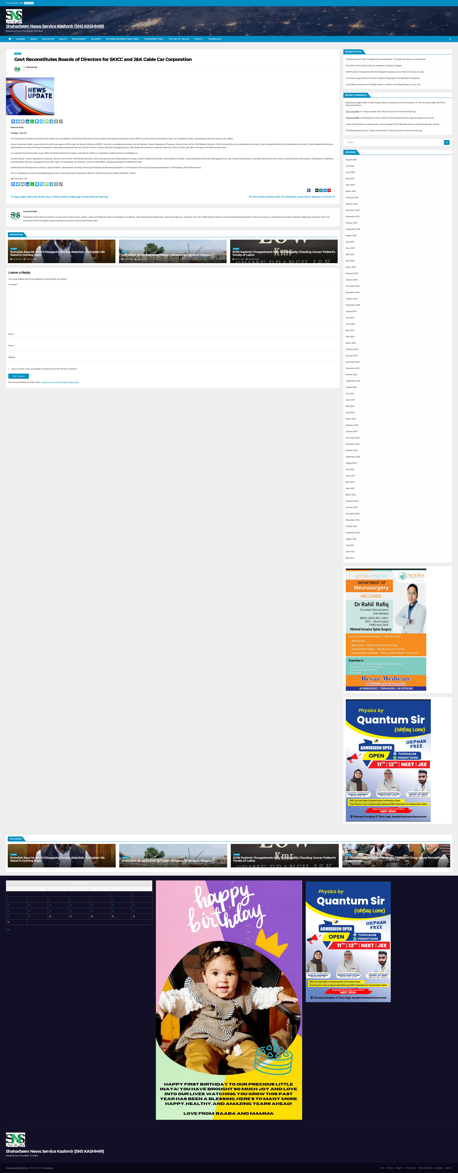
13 (71, 905)
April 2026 (350, 185)
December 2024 (353, 286)
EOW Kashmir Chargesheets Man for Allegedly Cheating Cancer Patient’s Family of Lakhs (284, 253)
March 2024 (351, 343)
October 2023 (351, 375)
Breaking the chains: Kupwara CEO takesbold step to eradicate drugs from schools (398, 118)
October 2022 (351, 450)
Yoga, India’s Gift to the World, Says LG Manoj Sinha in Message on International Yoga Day (60, 197)
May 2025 (350, 254)
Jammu (33, 39)
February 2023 (352, 425)
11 (29, 905)
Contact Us (399, 1168)
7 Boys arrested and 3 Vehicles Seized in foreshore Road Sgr (389, 112)
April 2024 (350, 337)
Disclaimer (439, 1168)
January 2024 (352, 356)
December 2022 (353, 438)
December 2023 (353, 362)
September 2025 (353, 229)
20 (71, 911)
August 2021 (351, 539)
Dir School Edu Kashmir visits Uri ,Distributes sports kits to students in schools (291, 197)
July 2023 (350, 394)
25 (29, 916)
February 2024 (352, 349)
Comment (13, 285)
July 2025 (350, 242)
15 (113, 905)
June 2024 (350, 324)
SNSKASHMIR (31, 67)
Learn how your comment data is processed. (60, 382)
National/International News (122, 39)
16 (134, 905)
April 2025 (350, 261)
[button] (450, 39)
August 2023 (351, 387)
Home (382, 1168)
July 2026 (350, 166)
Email (11, 346)
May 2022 (350, 482)
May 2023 (350, 406)
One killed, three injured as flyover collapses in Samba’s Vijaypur (166, 255)
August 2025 (351, 236)
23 (134, 911)
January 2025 (352, 280)
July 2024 (350, 318)
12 (50, 905)
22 (113, 911)
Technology (214, 39)
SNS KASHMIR (352, 112)
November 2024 (353, 292)
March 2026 (351, 191)
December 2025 (353, 210)
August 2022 (351, 463)
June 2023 (350, 400)
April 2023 (350, 413)
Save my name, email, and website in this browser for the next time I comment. (44, 369)
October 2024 (351, 299)
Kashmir (20, 39)
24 (8, 916)
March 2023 (351, 419)
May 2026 (350, 179)
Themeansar (48, 1168)
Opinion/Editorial (154, 39)
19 (50, 911)
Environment (79, 39)
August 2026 (351, 160)
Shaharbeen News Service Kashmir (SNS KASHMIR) (55, 26)
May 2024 (350, 330)
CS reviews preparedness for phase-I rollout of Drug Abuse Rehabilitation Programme (383, 78)
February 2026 (352, 198)
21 (92, 911)
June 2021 (350, 552)
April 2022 (350, 488)
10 (8, 905)
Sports (199, 39)
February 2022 (352, 501)
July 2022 (350, 469)
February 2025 (352, 273)
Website (11, 357)
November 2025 (353, 217)
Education (48, 39)
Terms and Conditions (425, 1168)
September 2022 (353, 457)
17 (8, 911)
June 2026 (350, 172)
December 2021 (353, 514)
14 (92, 905)
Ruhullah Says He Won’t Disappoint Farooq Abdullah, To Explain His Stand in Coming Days (57, 253)
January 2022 (352, 507)
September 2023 (353, 381)
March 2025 (351, 267)
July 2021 (350, 545)
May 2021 (350, 558)
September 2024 (353, 305)
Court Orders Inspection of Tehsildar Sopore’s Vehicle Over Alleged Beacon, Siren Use (383, 84)
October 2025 (351, 223)
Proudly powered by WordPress (17, 1168)
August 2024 (351, 311)
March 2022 (351, 495)
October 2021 (351, 526)
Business (96, 39)
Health (63, 39)
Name (11, 334)
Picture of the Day (179, 39)
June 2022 (350, 476)
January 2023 (352, 431)
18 (29, 911)
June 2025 (350, 248)
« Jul (8, 929)
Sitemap (448, 1168)
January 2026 (352, 204)
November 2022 (353, 444)
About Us (390, 1168)
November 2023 (353, 368)
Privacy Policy (411, 1168)
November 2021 (353, 520)
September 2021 (353, 533)
